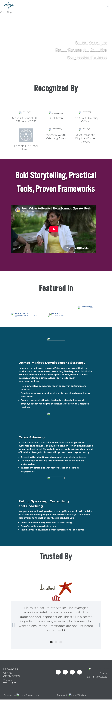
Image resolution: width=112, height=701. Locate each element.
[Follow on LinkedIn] (79, 672)
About (8, 673)
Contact (10, 683)
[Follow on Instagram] (65, 672)
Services (10, 669)
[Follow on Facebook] (58, 672)
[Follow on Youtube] (72, 672)
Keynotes (11, 676)
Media (8, 679)
